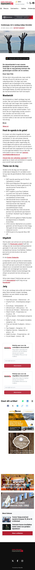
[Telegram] (17, 406)
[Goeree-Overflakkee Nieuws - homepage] (7, 3)
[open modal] (33, 3)
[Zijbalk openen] (1, 9)
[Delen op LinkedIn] (27, 401)
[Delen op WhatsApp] (22, 401)
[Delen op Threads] (32, 401)
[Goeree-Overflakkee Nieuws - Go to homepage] (17, 550)
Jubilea (23, 8)
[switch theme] (30, 3)
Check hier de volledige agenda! (15, 158)
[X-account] (13, 561)
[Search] (28, 3)
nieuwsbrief (10, 280)
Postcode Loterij (16, 244)
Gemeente (14, 8)
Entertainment (19, 28)
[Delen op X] (12, 406)
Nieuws (5, 8)
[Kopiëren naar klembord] (22, 406)
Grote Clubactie (13, 257)
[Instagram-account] (22, 561)
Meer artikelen (17, 533)
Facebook (6, 282)
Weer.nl (5, 126)
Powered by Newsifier (17, 567)
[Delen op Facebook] (8, 406)
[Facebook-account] (17, 561)
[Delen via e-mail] (27, 406)
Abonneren (17, 365)
